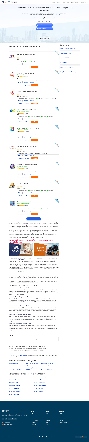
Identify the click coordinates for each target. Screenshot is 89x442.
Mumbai (47, 415)
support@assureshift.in (8, 424)
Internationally (42, 28)
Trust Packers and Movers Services (28, 128)
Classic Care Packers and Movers (27, 91)
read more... (58, 14)
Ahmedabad (48, 426)
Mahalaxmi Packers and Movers (27, 146)
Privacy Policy (41, 436)
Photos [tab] (32, 63)
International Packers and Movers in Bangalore (47, 364)
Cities (63, 2)
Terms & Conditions (49, 436)
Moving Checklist (63, 422)
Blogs (68, 2)
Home (53, 2)
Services (58, 2)
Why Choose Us (35, 420)
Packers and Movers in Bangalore (14, 364)
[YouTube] (15, 419)
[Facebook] (3, 419)
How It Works (34, 418)
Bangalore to (14, 377)
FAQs (61, 420)
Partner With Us (35, 426)
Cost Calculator (63, 418)
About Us (33, 413)
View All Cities (49, 429)
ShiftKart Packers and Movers (26, 54)
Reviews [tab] (26, 63)
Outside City (41, 25)
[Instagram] (12, 419)
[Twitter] (6, 419)
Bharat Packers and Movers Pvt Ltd (28, 202)
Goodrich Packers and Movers (26, 110)
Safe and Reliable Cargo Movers (27, 164)
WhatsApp (28, 66)
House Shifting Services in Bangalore (31, 368)
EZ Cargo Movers (22, 183)
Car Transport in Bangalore (15, 369)
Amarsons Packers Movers (25, 73)
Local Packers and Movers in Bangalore (31, 364)
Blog (61, 413)
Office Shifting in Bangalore (47, 369)
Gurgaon (48, 424)
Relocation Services (35, 415)
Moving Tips (62, 415)
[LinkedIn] (9, 419)
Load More (33, 218)
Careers (33, 422)
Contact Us (34, 424)
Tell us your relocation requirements (18, 355)
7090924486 (75, 2)
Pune (47, 422)
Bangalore (48, 418)
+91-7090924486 (6, 422)
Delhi (47, 413)
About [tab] (20, 63)
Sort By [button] (12, 49)
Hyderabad (48, 420)
